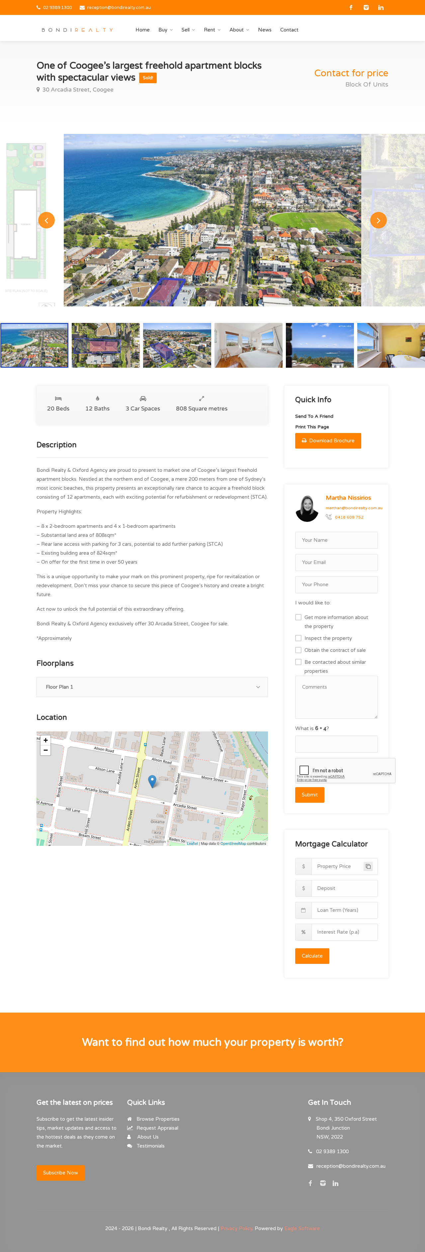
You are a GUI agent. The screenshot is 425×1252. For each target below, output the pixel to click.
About (236, 30)
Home (142, 30)
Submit (310, 795)
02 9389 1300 (57, 7)
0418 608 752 (349, 517)
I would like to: (313, 602)
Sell (186, 30)
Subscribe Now (60, 1173)
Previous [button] (46, 220)
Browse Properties (157, 1119)
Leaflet (192, 843)
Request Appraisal (156, 1128)
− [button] (45, 750)
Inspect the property (328, 638)
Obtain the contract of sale (335, 650)
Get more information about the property (336, 621)
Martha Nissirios (348, 497)
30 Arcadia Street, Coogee (77, 89)
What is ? (312, 728)
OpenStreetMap (233, 843)
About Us (147, 1137)
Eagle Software (302, 1228)
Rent (209, 30)
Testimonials (150, 1146)
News (265, 30)
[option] (212, 220)
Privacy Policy (236, 1228)
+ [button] (45, 740)
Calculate (312, 956)
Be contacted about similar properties (335, 666)
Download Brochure (331, 441)
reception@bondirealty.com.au (119, 7)
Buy (162, 30)
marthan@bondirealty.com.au (354, 508)
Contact (289, 30)
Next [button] (378, 220)
